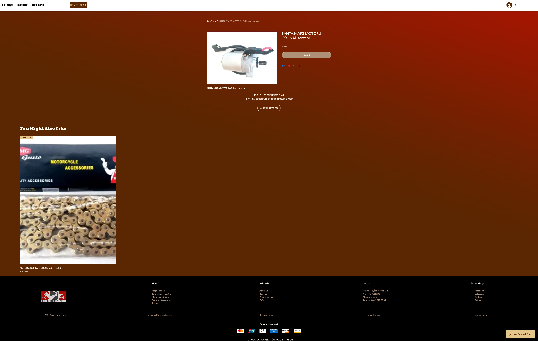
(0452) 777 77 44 (378, 300)
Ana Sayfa (211, 21)
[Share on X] (299, 66)
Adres (365, 290)
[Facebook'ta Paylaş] (283, 66)
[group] (269, 204)
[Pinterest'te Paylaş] (288, 66)
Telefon (366, 300)
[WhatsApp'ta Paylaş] (294, 66)
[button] (22, 5)
